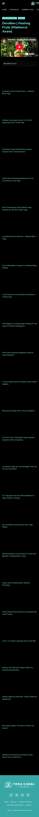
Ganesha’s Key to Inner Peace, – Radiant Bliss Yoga (18, 92)
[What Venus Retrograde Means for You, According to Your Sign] (19, 166)
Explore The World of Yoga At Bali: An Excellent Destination (17, 668)
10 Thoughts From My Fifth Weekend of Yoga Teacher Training (18, 496)
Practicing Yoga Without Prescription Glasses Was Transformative (17, 150)
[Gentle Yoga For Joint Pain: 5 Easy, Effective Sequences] (19, 684)
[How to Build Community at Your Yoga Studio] (19, 512)
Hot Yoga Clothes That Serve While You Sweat (18, 726)
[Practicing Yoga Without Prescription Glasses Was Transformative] (19, 137)
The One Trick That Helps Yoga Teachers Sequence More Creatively (18, 438)
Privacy (14, 802)
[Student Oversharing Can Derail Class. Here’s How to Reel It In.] (19, 742)
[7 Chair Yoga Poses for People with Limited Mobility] (19, 369)
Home (4, 10)
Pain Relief (14, 10)
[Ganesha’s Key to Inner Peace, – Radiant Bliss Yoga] (19, 78)
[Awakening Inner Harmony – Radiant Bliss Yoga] (19, 224)
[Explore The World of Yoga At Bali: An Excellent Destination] (19, 655)
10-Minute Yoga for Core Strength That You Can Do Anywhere (19, 467)
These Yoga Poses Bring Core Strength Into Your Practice (19, 613)
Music (21, 18)
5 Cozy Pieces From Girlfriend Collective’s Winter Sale (18, 295)
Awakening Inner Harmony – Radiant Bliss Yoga (19, 237)
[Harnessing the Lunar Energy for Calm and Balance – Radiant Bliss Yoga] (19, 541)
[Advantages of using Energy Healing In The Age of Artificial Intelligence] (19, 311)
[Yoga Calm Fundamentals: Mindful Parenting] (19, 570)
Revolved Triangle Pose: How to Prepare (18, 411)
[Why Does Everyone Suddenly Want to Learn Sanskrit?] (19, 340)
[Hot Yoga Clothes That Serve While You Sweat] (19, 713)
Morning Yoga (28, 10)
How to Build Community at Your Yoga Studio (17, 526)
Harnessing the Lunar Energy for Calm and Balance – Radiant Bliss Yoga (19, 555)
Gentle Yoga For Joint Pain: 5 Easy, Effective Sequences (19, 697)
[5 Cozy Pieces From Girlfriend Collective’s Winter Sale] (19, 282)
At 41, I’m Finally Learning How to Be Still (19, 641)
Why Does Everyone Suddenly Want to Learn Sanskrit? (17, 353)
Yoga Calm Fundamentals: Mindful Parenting (16, 584)
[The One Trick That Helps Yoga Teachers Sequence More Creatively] (19, 425)
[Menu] (3, 3)
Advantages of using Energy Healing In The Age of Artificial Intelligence (19, 324)
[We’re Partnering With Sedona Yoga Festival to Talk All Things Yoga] (19, 195)
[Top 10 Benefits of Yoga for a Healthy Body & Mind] (19, 253)
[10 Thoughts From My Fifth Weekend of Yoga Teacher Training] (19, 483)
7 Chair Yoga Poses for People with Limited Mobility (19, 383)
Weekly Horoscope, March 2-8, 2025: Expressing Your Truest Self (17, 121)
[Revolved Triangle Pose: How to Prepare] (19, 398)
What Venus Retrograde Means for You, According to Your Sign (18, 179)
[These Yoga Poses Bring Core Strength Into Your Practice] (19, 599)
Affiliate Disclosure (15, 805)
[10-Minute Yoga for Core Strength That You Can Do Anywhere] (19, 454)
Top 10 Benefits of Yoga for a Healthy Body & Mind (19, 266)
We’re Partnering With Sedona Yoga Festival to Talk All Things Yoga (16, 208)
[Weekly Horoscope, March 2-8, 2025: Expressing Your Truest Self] (19, 107)
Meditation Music (9, 18)
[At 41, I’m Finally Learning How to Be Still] (19, 628)
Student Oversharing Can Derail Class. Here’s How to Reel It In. (17, 756)
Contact (28, 805)
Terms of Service (25, 802)
